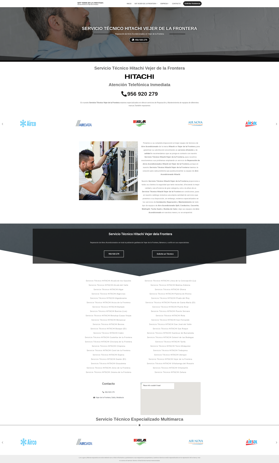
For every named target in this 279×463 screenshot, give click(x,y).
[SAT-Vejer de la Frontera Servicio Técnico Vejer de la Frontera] (90, 3)
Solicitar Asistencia (192, 3)
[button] (168, 3)
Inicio (129, 3)
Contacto (176, 3)
